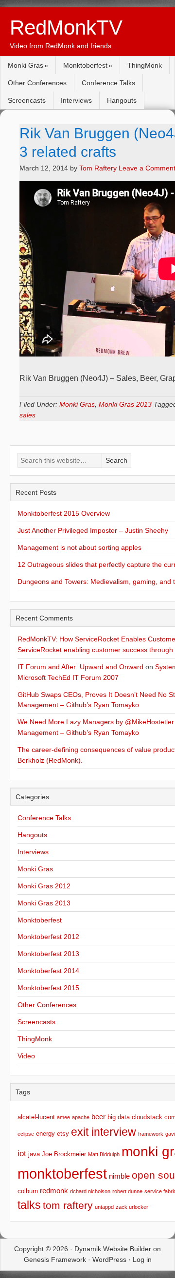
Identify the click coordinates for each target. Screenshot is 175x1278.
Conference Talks (108, 83)
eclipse (26, 1134)
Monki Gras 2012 (44, 886)
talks (29, 1205)
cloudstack (147, 1117)
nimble (119, 1176)
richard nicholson (90, 1191)
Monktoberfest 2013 (48, 954)
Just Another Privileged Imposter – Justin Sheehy (93, 530)
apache (80, 1117)
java (34, 1154)
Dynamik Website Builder (112, 1249)
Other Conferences (37, 83)
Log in (142, 1259)
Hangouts (122, 100)
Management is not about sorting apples (79, 547)
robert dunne (127, 1191)
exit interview (103, 1132)
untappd (104, 1207)
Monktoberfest (85, 65)
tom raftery (68, 1205)
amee (63, 1117)
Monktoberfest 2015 (48, 988)
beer (98, 1116)
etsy (63, 1133)
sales (27, 415)
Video (26, 1056)
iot (22, 1153)
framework (150, 1134)
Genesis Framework (55, 1259)
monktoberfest (62, 1173)
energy (45, 1133)
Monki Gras (25, 65)
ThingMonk (144, 65)
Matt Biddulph (104, 1154)
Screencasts (27, 100)
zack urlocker (132, 1207)
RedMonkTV (66, 27)
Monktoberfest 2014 (48, 971)
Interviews (76, 100)
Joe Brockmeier (64, 1154)
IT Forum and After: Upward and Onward (80, 667)
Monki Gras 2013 (125, 404)
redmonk (54, 1190)
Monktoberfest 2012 (48, 936)
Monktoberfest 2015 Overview (64, 513)
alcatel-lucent (36, 1117)
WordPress (109, 1259)
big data (118, 1117)
